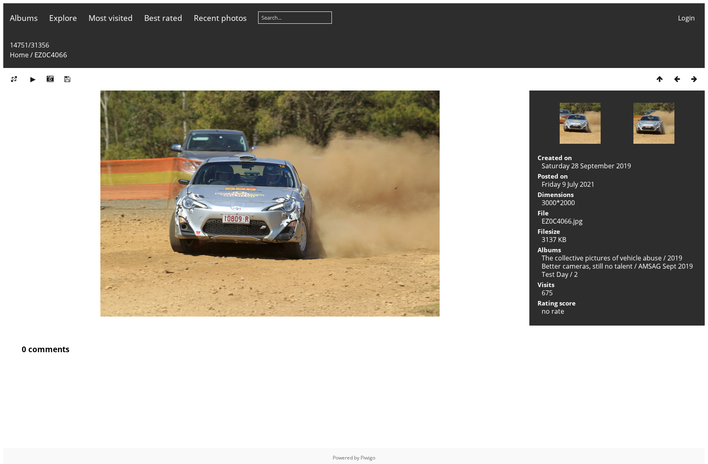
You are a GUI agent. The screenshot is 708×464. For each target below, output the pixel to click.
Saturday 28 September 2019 (586, 165)
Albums (24, 17)
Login (686, 18)
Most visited (110, 17)
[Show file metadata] (50, 79)
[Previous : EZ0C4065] (676, 79)
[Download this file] (67, 79)
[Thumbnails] (659, 79)
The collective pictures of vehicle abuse (602, 258)
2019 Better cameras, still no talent (612, 262)
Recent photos (220, 17)
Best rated (163, 17)
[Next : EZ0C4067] (694, 79)
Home (19, 54)
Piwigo (368, 457)
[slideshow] (32, 79)
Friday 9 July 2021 (568, 184)
